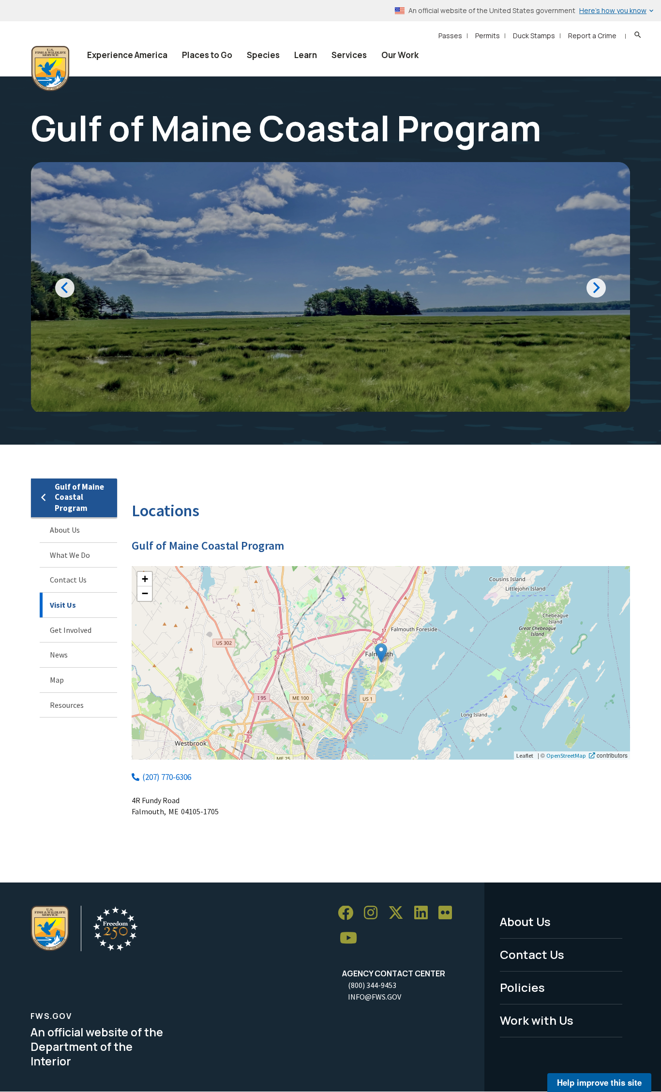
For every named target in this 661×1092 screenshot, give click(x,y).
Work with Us (536, 1020)
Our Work (400, 54)
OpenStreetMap (566, 755)
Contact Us (68, 579)
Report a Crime (592, 35)
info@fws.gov (374, 997)
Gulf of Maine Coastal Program (79, 497)
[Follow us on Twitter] (399, 913)
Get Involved (70, 630)
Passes (450, 35)
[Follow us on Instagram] (374, 913)
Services (349, 54)
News (59, 654)
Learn (305, 54)
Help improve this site (599, 1082)
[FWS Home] (50, 68)
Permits (487, 35)
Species (263, 54)
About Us (65, 530)
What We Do (70, 555)
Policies (522, 987)
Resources (67, 705)
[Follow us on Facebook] (349, 913)
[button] (381, 653)
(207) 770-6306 (166, 777)
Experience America (127, 54)
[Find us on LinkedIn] (424, 913)
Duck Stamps (534, 35)
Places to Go (207, 54)
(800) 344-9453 (372, 985)
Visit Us (63, 605)
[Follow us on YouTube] (352, 938)
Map (57, 680)
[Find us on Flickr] (448, 913)
